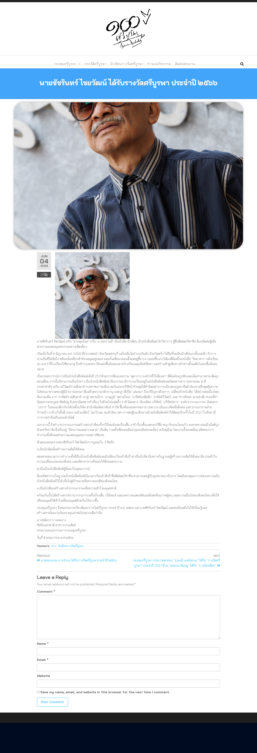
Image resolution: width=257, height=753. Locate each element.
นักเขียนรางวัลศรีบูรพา (126, 64)
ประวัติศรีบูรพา (95, 64)
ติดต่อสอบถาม (185, 64)
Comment (46, 591)
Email (42, 660)
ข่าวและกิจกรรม (159, 64)
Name (43, 644)
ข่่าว (54, 546)
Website (43, 676)
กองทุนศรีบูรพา (65, 64)
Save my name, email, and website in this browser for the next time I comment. (105, 692)
